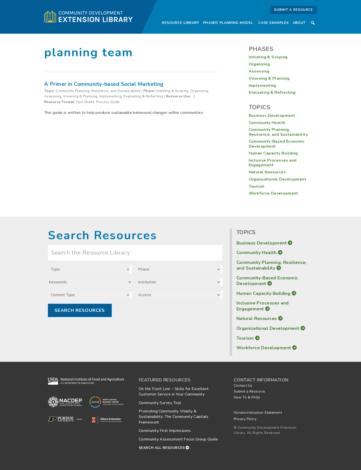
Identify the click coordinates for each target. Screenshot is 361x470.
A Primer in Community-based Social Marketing (104, 84)
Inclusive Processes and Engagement (273, 163)
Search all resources (162, 447)
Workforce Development (273, 193)
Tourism (256, 186)
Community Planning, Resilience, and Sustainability (278, 132)
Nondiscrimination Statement (258, 412)
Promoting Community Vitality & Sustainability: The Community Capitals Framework (173, 417)
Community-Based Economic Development (277, 144)
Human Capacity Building (273, 153)
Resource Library (180, 22)
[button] (313, 23)
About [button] (299, 22)
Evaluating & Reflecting (272, 92)
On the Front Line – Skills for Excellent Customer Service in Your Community (173, 391)
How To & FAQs (247, 397)
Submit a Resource (293, 10)
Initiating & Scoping (268, 57)
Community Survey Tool (160, 403)
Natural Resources (267, 172)
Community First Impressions (165, 430)
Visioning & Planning (269, 78)
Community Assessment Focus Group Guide (178, 439)
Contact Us (243, 385)
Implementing (262, 85)
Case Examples (273, 22)
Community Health (267, 122)
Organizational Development (277, 179)
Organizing (259, 64)
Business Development (272, 115)
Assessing (259, 71)
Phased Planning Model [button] (228, 22)
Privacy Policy (245, 419)
